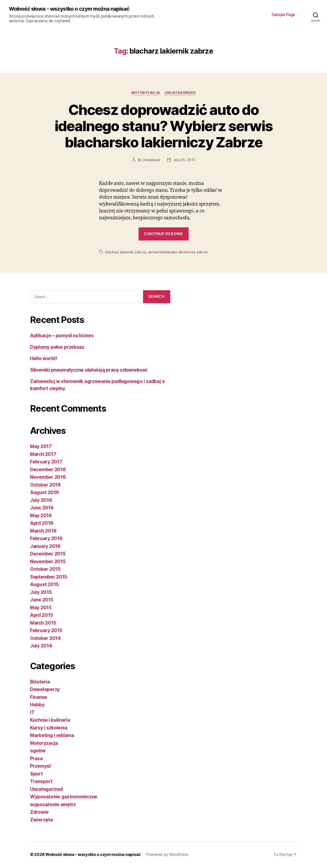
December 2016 (48, 469)
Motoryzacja (145, 93)
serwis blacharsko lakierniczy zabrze (178, 252)
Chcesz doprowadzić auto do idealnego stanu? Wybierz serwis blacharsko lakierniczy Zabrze (163, 126)
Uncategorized (180, 93)
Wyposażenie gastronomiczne (63, 796)
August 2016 (44, 492)
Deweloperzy (45, 689)
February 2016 (46, 538)
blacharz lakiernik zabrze (125, 252)
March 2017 (43, 454)
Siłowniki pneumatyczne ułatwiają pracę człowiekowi (88, 370)
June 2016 (42, 508)
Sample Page (283, 14)
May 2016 (41, 515)
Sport (36, 774)
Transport (41, 781)
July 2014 (41, 646)
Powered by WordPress (167, 854)
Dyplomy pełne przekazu (57, 347)
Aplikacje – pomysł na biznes (61, 335)
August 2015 (44, 584)
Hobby (37, 704)
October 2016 (45, 485)
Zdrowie (39, 812)
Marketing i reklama (52, 735)
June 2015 (41, 600)
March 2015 (43, 623)
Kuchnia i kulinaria (50, 720)
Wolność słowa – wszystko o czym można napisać (93, 854)
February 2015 (46, 630)
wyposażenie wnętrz (53, 804)
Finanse (38, 697)
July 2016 (41, 500)
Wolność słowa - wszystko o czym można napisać (69, 9)
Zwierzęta (41, 820)
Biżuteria (40, 682)
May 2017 (41, 446)
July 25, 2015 (184, 160)
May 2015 (41, 607)
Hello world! (43, 358)
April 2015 (41, 615)
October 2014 (45, 638)
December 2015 (48, 554)
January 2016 (45, 546)
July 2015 (41, 592)
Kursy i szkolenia (48, 728)
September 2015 (48, 577)
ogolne (37, 750)
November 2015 (48, 561)
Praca (36, 758)
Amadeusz (151, 160)
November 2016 (48, 477)
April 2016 (41, 523)
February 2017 (46, 462)
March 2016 (43, 531)
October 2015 (45, 569)
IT (32, 712)
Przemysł (40, 766)
